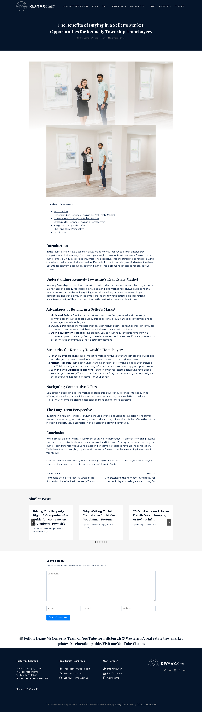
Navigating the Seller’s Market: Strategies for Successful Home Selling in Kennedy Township (72, 477)
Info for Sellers (114, 673)
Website (126, 608)
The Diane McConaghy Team (93, 38)
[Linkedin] (180, 670)
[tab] (95, 542)
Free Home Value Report (76, 668)
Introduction (61, 211)
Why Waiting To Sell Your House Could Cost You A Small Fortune (100, 515)
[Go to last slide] (33, 522)
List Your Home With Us (75, 678)
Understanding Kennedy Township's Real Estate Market (84, 215)
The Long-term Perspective (69, 229)
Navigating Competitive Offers (70, 225)
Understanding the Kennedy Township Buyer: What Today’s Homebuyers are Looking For (130, 477)
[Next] (169, 522)
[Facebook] (165, 670)
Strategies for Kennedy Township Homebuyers (79, 222)
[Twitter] (170, 670)
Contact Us (113, 678)
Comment (54, 573)
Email (88, 608)
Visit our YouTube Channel (125, 643)
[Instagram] (175, 670)
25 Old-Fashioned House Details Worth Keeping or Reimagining (151, 515)
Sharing (139, 525)
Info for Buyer (114, 668)
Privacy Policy (121, 704)
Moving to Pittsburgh (75, 6)
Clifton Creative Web (147, 704)
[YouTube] (184, 670)
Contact (179, 6)
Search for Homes (72, 673)
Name (51, 608)
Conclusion (60, 232)
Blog (152, 6)
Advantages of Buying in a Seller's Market (76, 218)
